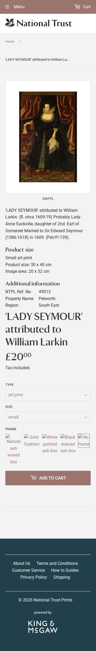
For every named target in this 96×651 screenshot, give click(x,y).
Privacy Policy (34, 577)
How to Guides (65, 570)
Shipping (61, 577)
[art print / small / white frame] (50, 449)
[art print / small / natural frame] (13, 449)
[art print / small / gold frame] (32, 449)
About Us (21, 563)
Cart (86, 6)
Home (9, 41)
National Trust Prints (53, 599)
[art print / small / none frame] (84, 449)
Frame (10, 429)
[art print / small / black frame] (68, 449)
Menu (19, 6)
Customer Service (28, 570)
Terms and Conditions (57, 563)
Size (9, 407)
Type (9, 385)
